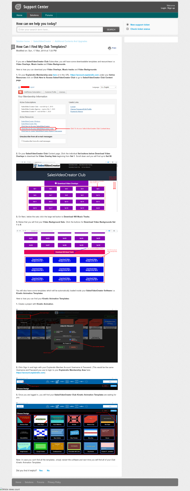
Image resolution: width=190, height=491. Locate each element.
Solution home (23, 41)
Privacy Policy (54, 482)
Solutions (34, 15)
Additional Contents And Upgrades (71, 41)
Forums (49, 15)
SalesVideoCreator (42, 41)
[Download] (89, 213)
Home (19, 15)
